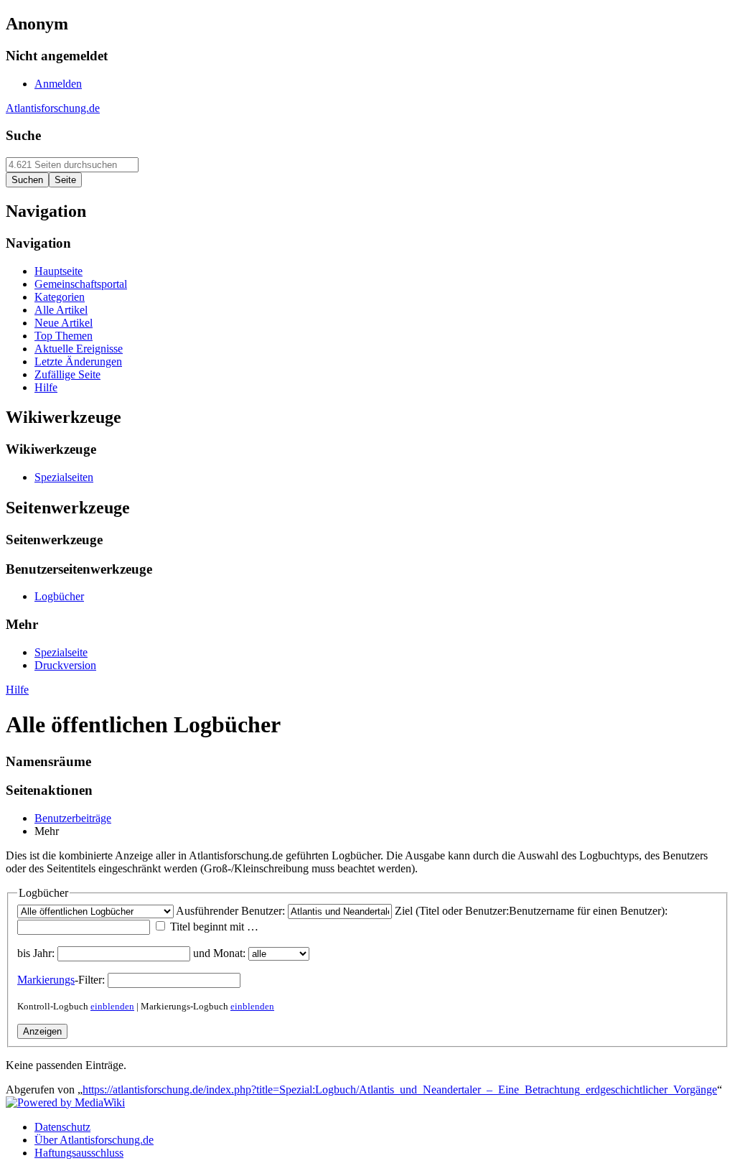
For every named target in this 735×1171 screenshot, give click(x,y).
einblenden (112, 1006)
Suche (23, 135)
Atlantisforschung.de (53, 108)
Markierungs (46, 980)
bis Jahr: (36, 953)
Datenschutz (62, 1127)
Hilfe (17, 690)
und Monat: (219, 953)
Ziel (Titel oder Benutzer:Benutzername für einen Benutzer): (531, 911)
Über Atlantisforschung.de (94, 1140)
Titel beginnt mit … (214, 926)
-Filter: (61, 980)
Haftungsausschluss (78, 1153)
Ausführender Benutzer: (230, 911)
